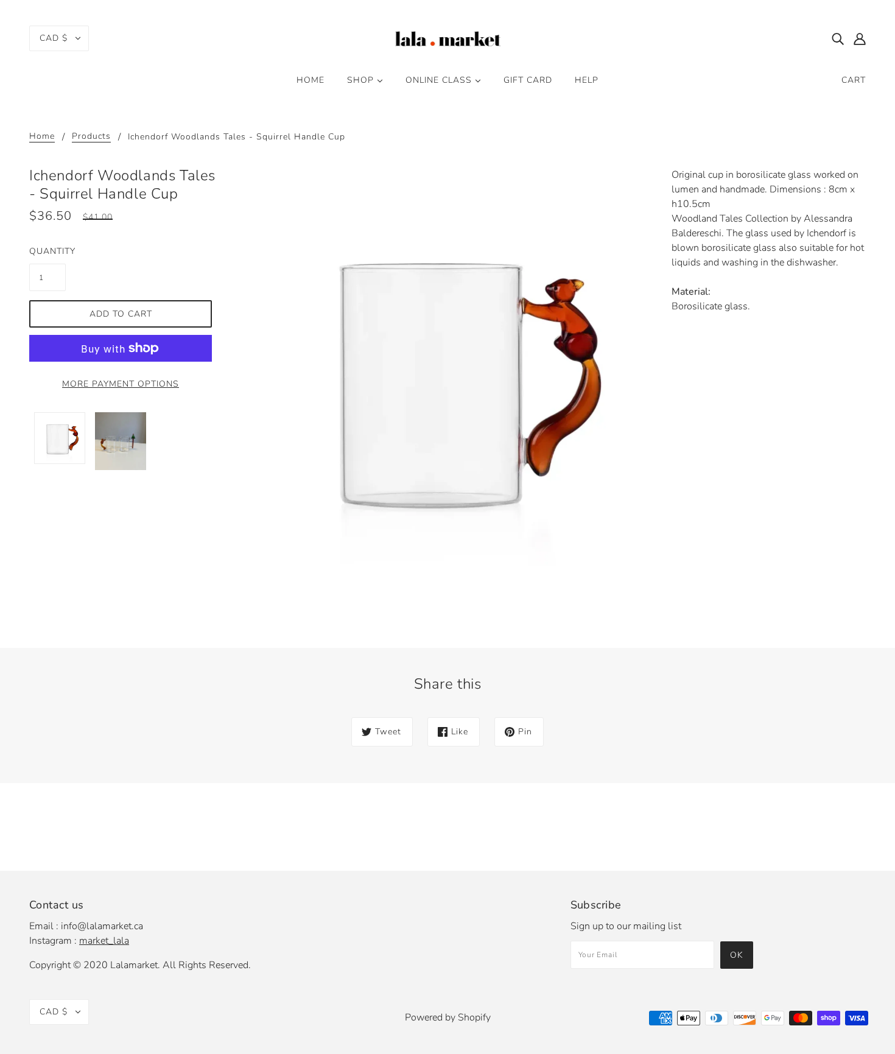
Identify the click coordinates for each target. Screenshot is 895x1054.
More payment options (120, 384)
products (91, 137)
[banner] (447, 37)
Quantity (47, 251)
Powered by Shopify (448, 1017)
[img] (838, 38)
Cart (853, 80)
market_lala (104, 940)
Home (42, 137)
